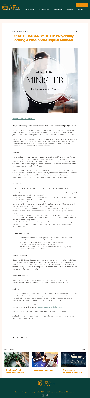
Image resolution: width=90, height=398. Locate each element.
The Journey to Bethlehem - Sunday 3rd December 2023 (73, 371)
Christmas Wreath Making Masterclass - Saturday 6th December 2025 (16, 371)
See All (84, 349)
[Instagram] (43, 395)
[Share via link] (26, 337)
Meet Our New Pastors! (44, 370)
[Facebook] (47, 395)
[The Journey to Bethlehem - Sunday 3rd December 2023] (73, 359)
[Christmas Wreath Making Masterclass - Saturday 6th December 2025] (16, 359)
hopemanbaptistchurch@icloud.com (62, 392)
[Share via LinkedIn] (22, 337)
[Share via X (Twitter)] (17, 337)
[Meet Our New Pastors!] (45, 359)
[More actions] (76, 31)
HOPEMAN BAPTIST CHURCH (50, 383)
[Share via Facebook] (13, 337)
